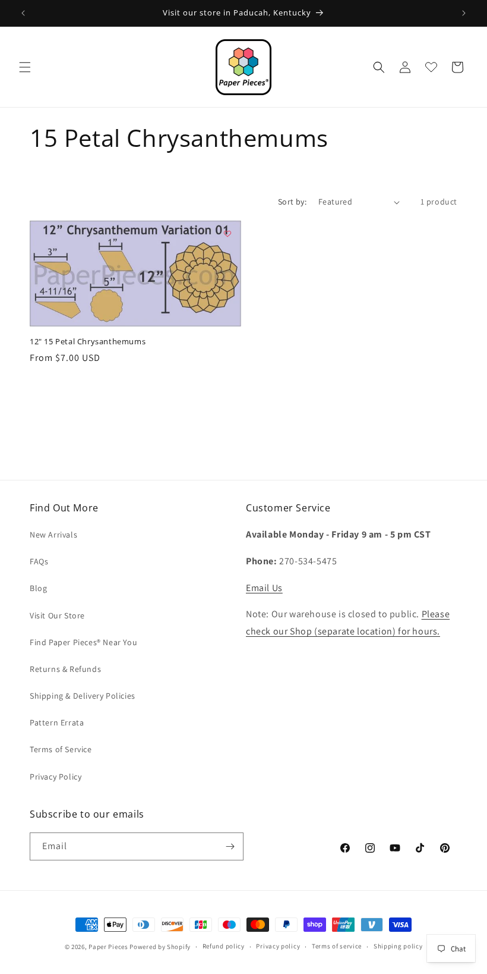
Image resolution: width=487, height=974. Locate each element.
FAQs (39, 561)
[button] (25, 67)
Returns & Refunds (65, 669)
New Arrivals (53, 534)
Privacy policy (278, 946)
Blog (38, 588)
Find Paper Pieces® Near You (83, 642)
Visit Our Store (57, 615)
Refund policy (224, 946)
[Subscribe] (230, 846)
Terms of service (337, 946)
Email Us (264, 588)
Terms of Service (61, 749)
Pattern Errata (57, 722)
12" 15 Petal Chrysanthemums (88, 342)
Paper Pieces (108, 946)
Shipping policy (398, 946)
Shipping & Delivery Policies (82, 695)
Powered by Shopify (160, 946)
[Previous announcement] (23, 13)
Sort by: (292, 201)
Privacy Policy (55, 776)
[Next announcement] (464, 13)
